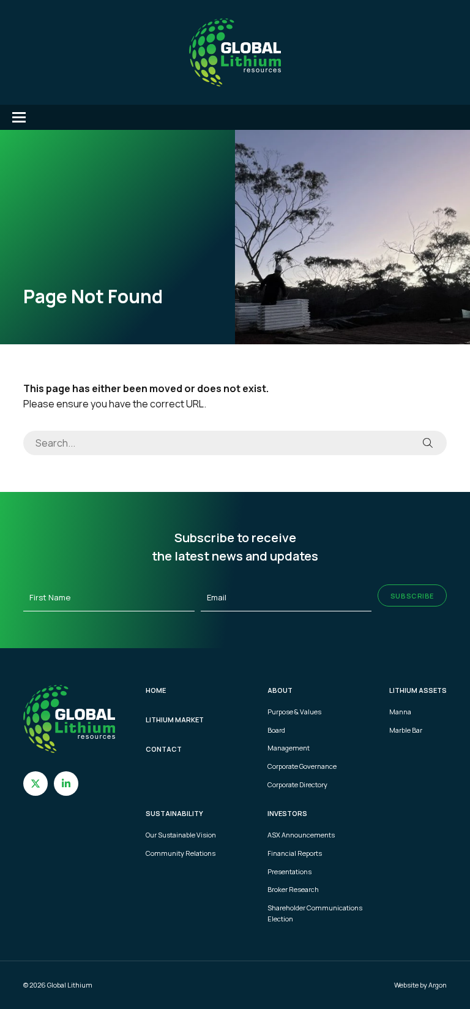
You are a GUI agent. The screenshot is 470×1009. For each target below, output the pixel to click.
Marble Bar (405, 730)
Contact (164, 749)
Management (288, 747)
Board (276, 730)
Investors (287, 813)
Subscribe (412, 595)
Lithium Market (175, 719)
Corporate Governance (302, 766)
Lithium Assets (418, 690)
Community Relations (180, 853)
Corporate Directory (297, 784)
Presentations (289, 871)
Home (156, 690)
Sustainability (174, 813)
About (280, 690)
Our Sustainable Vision (181, 834)
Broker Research (293, 889)
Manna (400, 711)
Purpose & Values (294, 711)
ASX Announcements (301, 834)
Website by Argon (420, 984)
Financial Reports (294, 853)
